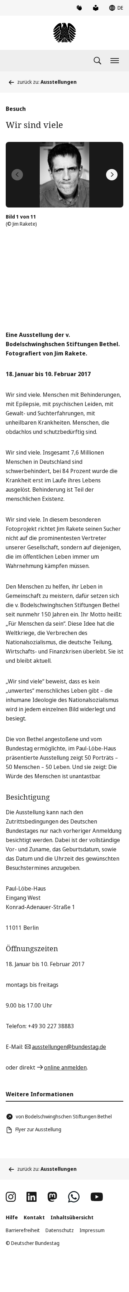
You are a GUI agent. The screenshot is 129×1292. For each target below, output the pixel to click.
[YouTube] (96, 1197)
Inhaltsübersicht (72, 1217)
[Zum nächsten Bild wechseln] (112, 174)
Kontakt (34, 1217)
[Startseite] (64, 33)
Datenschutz (60, 1230)
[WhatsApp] (74, 1197)
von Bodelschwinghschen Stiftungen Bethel (64, 1116)
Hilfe (12, 1217)
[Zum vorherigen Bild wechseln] (17, 174)
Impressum (92, 1230)
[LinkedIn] (32, 1197)
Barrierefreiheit (23, 1230)
